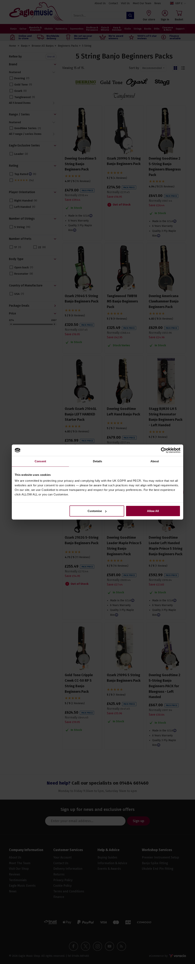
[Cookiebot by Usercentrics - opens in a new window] (163, 450)
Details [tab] (97, 461)
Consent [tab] (40, 461)
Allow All (153, 511)
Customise (95, 511)
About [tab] (154, 461)
